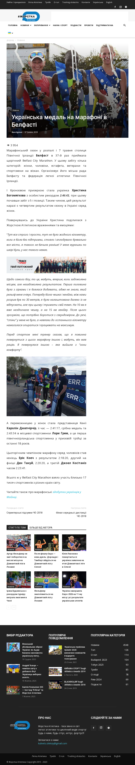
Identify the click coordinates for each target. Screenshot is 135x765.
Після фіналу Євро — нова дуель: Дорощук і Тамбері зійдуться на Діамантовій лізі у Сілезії (46, 560)
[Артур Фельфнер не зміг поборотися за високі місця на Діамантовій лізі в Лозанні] (19, 542)
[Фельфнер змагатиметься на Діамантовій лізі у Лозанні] (46, 579)
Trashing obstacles (70, 2)
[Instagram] (120, 7)
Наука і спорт (60, 25)
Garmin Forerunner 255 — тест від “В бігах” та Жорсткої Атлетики (32, 690)
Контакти (86, 2)
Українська (98, 2)
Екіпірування (41, 25)
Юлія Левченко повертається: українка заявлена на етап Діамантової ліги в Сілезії (73, 560)
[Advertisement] (89, 16)
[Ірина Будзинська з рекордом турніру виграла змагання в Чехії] (19, 579)
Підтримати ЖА (104, 25)
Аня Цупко (17, 132)
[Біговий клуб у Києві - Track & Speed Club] (46, 265)
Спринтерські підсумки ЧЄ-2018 (24, 512)
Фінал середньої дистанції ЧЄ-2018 (71, 514)
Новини (24, 25)
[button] (124, 25)
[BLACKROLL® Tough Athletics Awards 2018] (55, 684)
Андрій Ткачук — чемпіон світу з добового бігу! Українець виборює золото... (31, 671)
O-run (56, 2)
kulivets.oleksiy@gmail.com (52, 743)
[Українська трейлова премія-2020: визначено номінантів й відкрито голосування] (55, 650)
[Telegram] (125, 7)
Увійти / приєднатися (16, 2)
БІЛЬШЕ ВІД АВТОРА (41, 527)
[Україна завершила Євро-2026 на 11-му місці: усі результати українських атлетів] (74, 579)
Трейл (48, 2)
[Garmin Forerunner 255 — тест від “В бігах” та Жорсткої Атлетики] (13, 690)
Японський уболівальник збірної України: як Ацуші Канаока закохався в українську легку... (32, 650)
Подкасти (75, 25)
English (109, 2)
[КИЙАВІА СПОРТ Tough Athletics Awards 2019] (55, 671)
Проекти (88, 25)
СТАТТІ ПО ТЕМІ (17, 527)
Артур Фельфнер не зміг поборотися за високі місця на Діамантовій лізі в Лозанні (17, 560)
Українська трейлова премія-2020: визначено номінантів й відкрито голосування (74, 653)
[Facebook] (115, 7)
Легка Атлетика (35, 2)
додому (10, 40)
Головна (12, 25)
